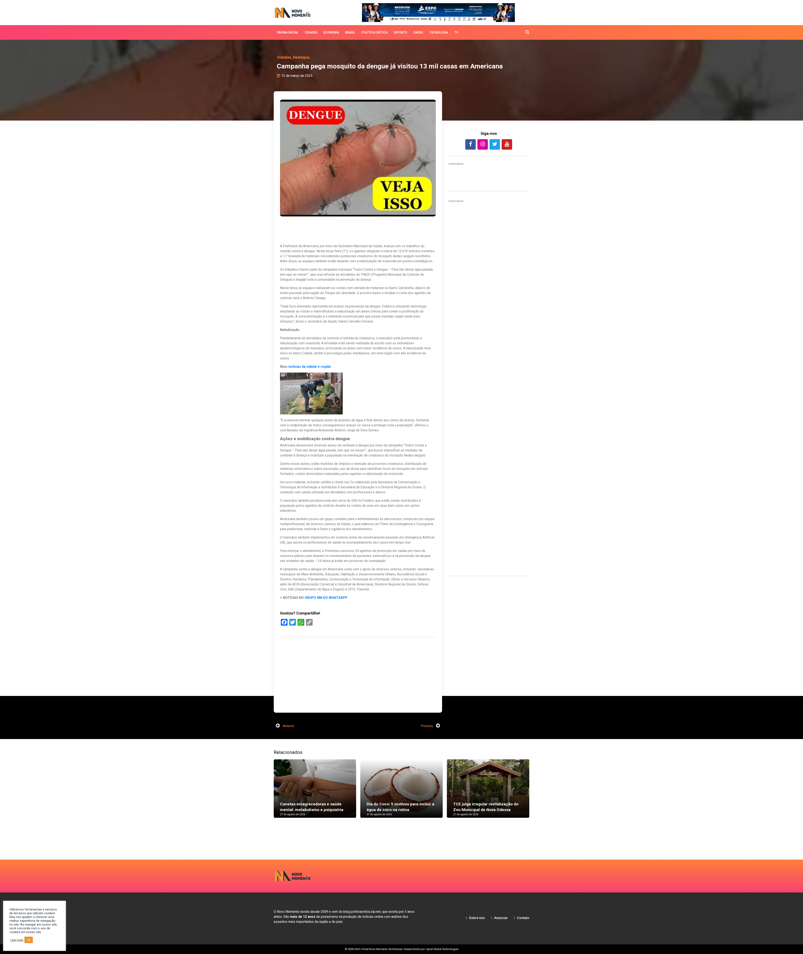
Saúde (418, 32)
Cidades (311, 32)
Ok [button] (28, 939)
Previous (267, 780)
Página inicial (287, 32)
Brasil (350, 32)
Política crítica (374, 32)
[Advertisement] (488, 386)
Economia (331, 32)
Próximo (427, 713)
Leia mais (16, 940)
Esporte (400, 32)
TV (456, 32)
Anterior (288, 713)
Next (535, 780)
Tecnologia (438, 32)
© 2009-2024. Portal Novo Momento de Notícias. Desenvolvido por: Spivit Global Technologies (401, 936)
